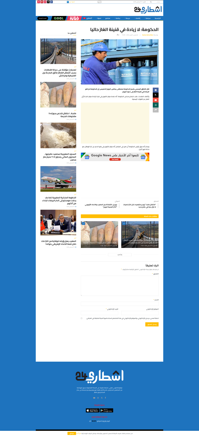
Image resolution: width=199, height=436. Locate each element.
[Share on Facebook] (156, 90)
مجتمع (107, 18)
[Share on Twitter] (156, 95)
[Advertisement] (115, 123)
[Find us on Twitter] (48, 2)
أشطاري (88, 18)
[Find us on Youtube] (42, 2)
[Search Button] (150, 2)
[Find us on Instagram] (45, 2)
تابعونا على (72, 2)
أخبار (124, 224)
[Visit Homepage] (148, 10)
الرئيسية (158, 18)
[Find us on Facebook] (51, 2)
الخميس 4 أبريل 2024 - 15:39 (130, 35)
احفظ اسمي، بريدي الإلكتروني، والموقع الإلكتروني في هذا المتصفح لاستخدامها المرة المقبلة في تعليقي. (122, 318)
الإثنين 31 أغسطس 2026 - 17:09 (148, 246)
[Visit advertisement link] (115, 157)
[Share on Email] (156, 100)
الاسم (156, 300)
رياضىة (118, 18)
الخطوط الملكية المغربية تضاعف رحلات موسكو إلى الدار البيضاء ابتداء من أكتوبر (59, 200)
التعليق (155, 274)
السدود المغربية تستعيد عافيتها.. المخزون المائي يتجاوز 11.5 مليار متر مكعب (59, 157)
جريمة (128, 18)
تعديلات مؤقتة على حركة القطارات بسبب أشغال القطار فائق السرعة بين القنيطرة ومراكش (140, 241)
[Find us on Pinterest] (38, 2)
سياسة (148, 18)
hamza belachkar (147, 35)
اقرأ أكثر (78, 433)
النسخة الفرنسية (42, 18)
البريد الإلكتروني (112, 309)
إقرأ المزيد (119, 255)
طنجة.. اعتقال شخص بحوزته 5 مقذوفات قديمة (100, 242)
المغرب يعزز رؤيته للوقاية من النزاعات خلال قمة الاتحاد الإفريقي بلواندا (58, 242)
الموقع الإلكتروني (152, 309)
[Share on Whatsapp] (156, 105)
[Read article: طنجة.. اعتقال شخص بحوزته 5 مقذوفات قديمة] (99, 234)
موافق (72, 433)
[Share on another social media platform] (156, 109)
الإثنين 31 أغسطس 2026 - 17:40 (107, 246)
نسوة (99, 18)
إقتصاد (137, 18)
